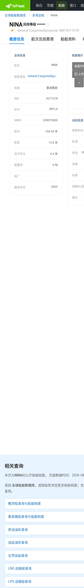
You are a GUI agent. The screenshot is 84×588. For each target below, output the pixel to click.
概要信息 (16, 39)
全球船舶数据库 (15, 15)
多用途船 (38, 15)
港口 (73, 5)
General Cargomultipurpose (45, 76)
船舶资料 (68, 39)
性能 (50, 5)
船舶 (61, 5)
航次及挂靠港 (42, 39)
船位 (39, 5)
